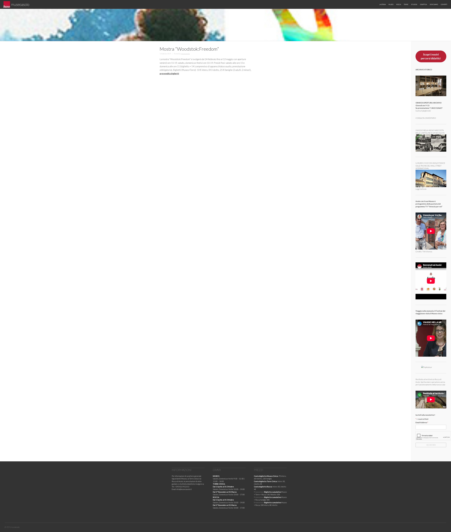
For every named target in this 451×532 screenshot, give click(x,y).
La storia (382, 4)
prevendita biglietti (169, 73)
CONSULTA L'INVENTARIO (426, 118)
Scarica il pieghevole (423, 111)
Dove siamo (434, 4)
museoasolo (20, 4)
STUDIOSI (414, 4)
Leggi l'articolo (421, 189)
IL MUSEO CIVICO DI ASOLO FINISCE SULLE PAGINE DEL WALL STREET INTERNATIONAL (430, 165)
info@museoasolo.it (184, 489)
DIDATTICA (423, 4)
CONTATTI (444, 4)
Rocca (398, 4)
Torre (406, 4)
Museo (391, 4)
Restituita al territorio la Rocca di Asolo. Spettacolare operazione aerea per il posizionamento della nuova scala (430, 382)
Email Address (422, 422)
